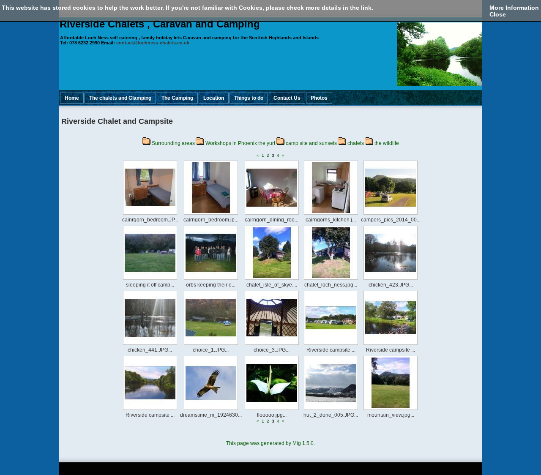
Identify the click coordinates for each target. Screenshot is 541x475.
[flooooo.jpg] (272, 410)
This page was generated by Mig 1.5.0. (270, 443)
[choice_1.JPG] (211, 345)
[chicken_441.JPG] (150, 345)
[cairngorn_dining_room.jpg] (272, 215)
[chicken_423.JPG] (390, 280)
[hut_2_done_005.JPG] (331, 410)
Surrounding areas (173, 143)
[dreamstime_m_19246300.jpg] (211, 410)
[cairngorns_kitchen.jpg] (331, 215)
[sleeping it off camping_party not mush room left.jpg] (150, 280)
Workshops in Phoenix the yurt (240, 143)
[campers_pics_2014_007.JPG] (390, 215)
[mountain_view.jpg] (390, 410)
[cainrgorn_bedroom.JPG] (150, 215)
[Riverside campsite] (331, 345)
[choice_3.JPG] (272, 345)
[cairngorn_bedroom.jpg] (211, 215)
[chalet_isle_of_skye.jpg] (272, 280)
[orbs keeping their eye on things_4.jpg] (211, 280)
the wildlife (386, 143)
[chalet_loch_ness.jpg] (331, 280)
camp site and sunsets (311, 143)
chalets (355, 143)
